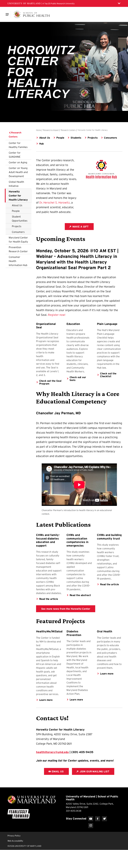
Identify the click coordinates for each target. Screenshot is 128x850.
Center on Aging (18, 162)
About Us (17, 205)
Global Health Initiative (16, 183)
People (16, 210)
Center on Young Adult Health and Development (18, 172)
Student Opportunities (19, 218)
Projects (16, 226)
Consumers (18, 231)
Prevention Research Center (18, 249)
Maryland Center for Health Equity (18, 239)
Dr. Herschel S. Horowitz (54, 202)
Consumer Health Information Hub (18, 261)
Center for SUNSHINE (15, 154)
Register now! (56, 314)
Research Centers (15, 134)
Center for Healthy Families (18, 145)
